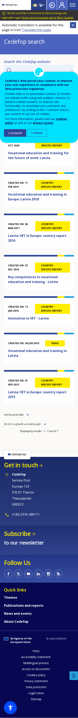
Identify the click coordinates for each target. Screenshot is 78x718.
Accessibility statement (36, 657)
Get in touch (21, 465)
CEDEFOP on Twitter (18, 574)
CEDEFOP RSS (58, 574)
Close (73, 25)
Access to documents (36, 669)
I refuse (37, 133)
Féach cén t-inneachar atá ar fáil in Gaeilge (47, 17)
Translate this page (36, 30)
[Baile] (9, 5)
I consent (15, 133)
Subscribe (17, 533)
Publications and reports (23, 605)
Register (62, 5)
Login (52, 5)
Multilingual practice (36, 663)
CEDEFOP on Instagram (48, 574)
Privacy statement (36, 681)
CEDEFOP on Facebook (8, 574)
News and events (18, 613)
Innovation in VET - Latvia (28, 318)
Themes (10, 597)
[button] (10, 707)
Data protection (36, 687)
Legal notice (36, 693)
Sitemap (36, 699)
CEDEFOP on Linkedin (38, 574)
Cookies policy (36, 675)
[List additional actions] (43, 5)
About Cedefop (16, 621)
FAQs (36, 651)
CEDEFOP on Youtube (28, 574)
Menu (73, 5)
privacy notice (43, 123)
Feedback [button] (74, 675)
